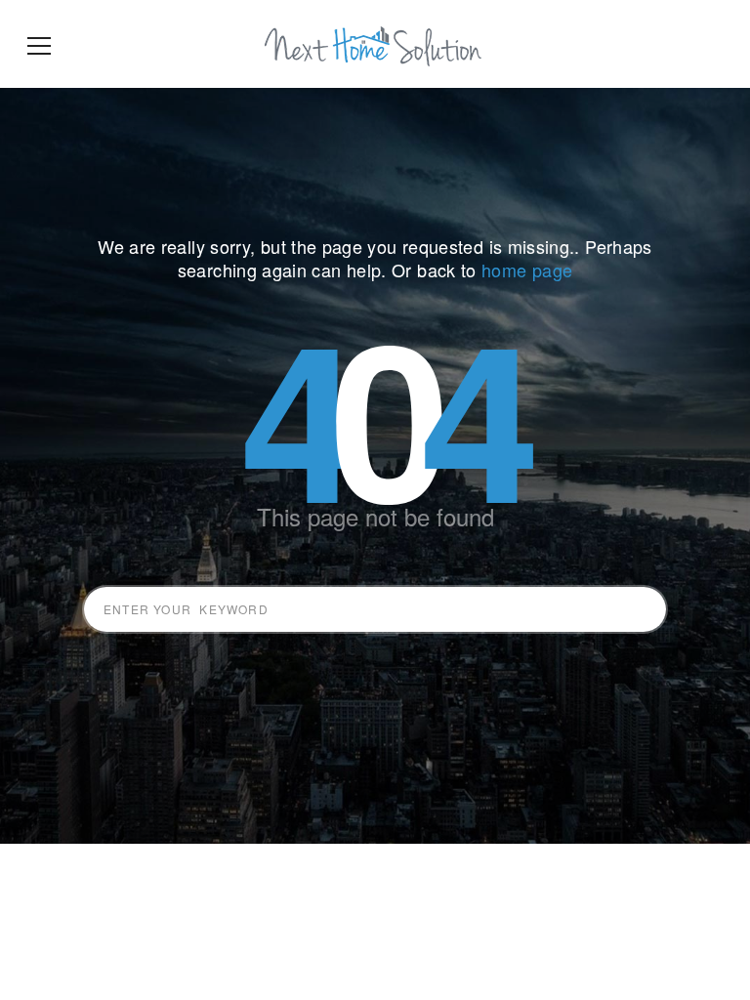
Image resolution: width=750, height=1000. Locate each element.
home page (526, 269)
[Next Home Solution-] (375, 44)
